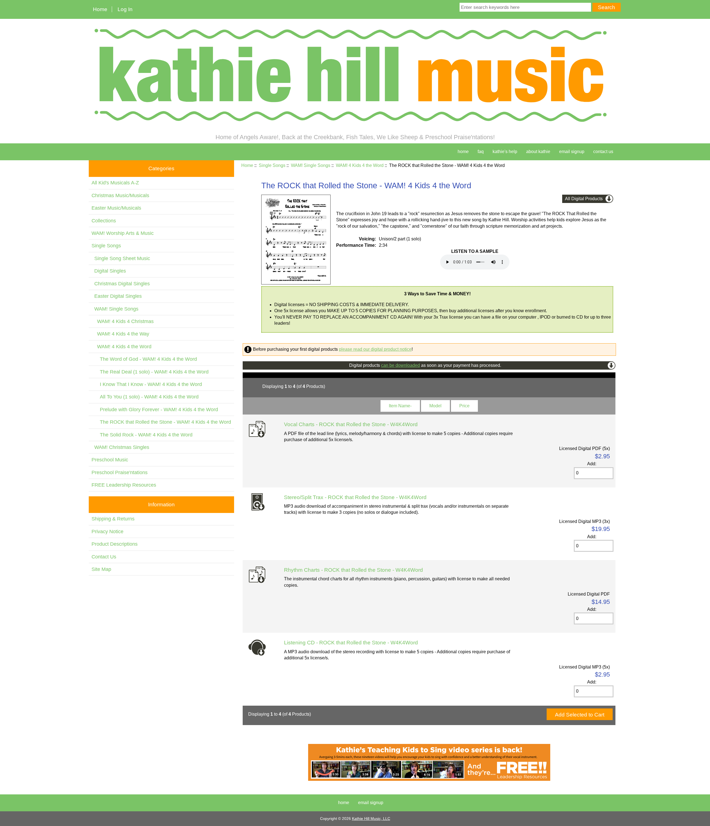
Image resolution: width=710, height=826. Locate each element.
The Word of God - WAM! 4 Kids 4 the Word (144, 359)
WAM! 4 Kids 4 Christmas (123, 321)
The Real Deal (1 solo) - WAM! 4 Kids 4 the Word (150, 372)
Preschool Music (110, 459)
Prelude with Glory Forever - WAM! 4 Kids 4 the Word (155, 409)
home (463, 151)
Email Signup (571, 151)
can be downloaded (400, 365)
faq (481, 151)
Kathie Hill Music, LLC (371, 818)
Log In (125, 9)
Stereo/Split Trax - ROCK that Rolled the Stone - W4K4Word (355, 497)
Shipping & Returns (113, 519)
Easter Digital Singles (117, 296)
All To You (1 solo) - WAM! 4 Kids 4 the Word (145, 397)
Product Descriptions (115, 544)
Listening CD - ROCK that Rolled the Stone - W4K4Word (351, 642)
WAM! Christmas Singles (120, 447)
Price (464, 405)
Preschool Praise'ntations (120, 472)
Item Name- (400, 405)
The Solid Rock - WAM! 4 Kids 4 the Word (142, 435)
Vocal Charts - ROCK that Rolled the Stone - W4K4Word (351, 424)
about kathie (538, 151)
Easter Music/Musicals (116, 208)
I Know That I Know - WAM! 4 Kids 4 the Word (147, 384)
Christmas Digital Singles (121, 283)
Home (100, 9)
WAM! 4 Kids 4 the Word (360, 165)
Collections (104, 220)
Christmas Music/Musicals (120, 195)
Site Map (101, 569)
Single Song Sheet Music (121, 258)
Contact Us (104, 557)
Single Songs (272, 165)
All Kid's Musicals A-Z (115, 182)
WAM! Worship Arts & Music (123, 233)
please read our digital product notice (375, 349)
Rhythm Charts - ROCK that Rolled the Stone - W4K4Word (353, 570)
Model (435, 405)
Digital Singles (109, 271)
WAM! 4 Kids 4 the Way (120, 334)
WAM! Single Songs (310, 165)
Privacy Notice (107, 531)
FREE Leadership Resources (124, 485)
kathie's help (505, 151)
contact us (603, 151)
